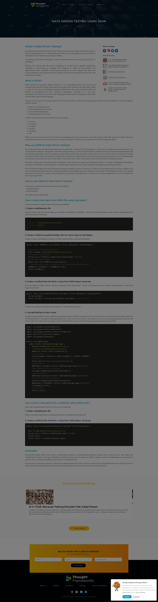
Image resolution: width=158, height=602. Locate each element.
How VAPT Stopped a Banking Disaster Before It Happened (118, 66)
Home (64, 4)
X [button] (153, 582)
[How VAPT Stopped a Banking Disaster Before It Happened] (105, 66)
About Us (72, 4)
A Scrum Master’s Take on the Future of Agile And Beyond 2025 (119, 83)
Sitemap (83, 585)
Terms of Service (140, 592)
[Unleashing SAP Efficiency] (105, 77)
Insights (90, 4)
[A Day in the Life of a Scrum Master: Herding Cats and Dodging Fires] (105, 89)
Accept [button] (127, 597)
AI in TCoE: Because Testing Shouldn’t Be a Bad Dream (117, 60)
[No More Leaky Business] (105, 72)
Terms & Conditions (99, 585)
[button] (104, 50)
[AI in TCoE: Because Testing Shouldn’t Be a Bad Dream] (105, 60)
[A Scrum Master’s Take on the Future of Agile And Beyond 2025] (105, 83)
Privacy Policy (126, 592)
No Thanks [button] (136, 596)
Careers (56, 585)
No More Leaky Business (116, 72)
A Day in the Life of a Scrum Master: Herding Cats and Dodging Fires (117, 89)
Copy (130, 219)
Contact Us (100, 4)
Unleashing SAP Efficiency (117, 77)
